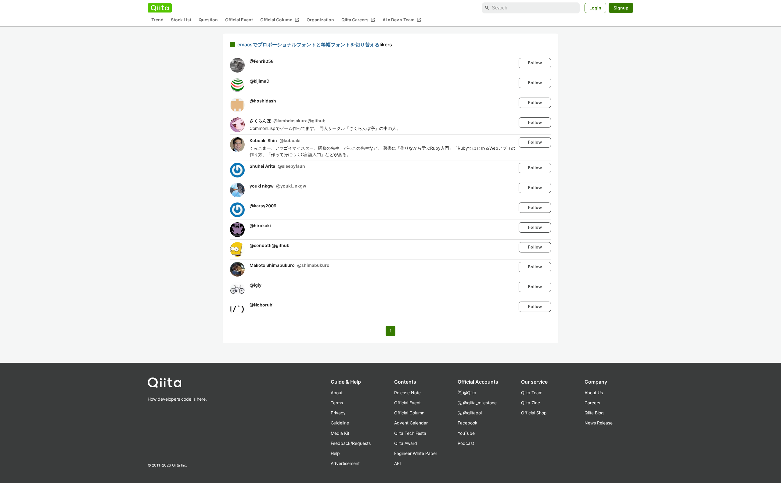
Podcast (466, 443)
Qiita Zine (530, 402)
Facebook (467, 422)
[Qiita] (160, 8)
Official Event (239, 20)
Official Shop (534, 412)
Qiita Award (405, 443)
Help (335, 453)
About (337, 392)
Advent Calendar (411, 422)
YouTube (466, 433)
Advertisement (345, 463)
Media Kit (340, 433)
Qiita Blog (594, 412)
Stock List (181, 20)
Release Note (407, 392)
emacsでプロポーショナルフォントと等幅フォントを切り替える (308, 44)
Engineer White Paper (415, 453)
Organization (320, 20)
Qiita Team (531, 392)
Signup (621, 7)
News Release (599, 422)
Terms (337, 402)
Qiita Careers (358, 20)
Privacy (338, 412)
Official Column (279, 20)
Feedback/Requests (351, 443)
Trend (157, 20)
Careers (592, 402)
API (397, 463)
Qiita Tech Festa (410, 433)
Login (595, 7)
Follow (535, 62)
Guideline (340, 422)
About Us (594, 392)
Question (208, 20)
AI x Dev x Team (402, 20)
